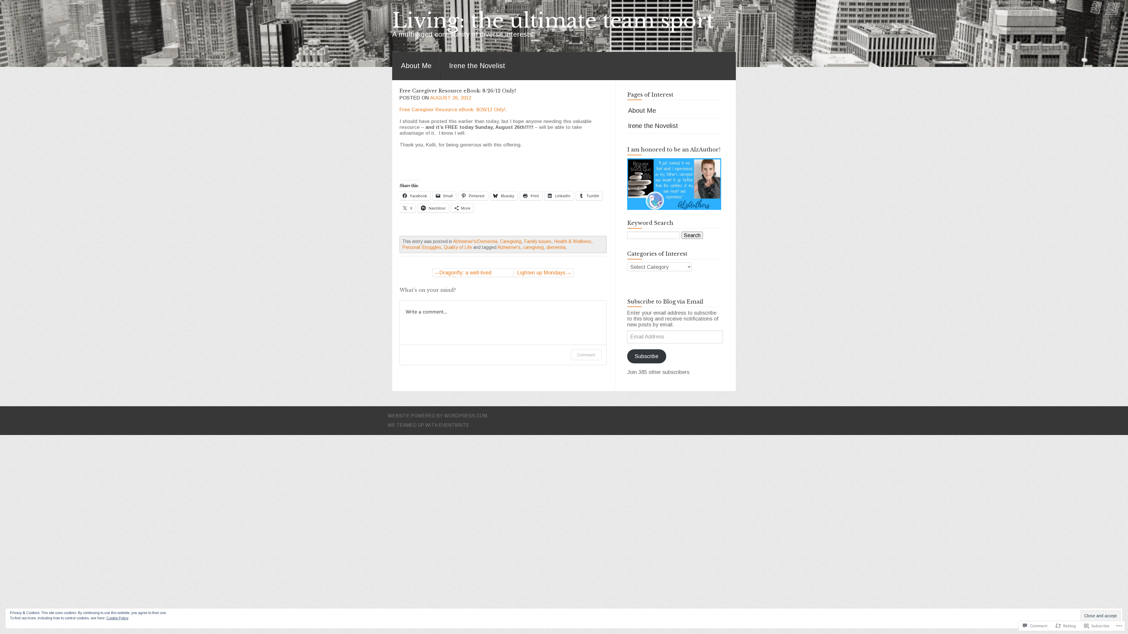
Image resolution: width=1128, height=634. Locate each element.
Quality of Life (458, 247)
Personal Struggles (421, 247)
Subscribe (646, 356)
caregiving (533, 247)
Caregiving (510, 241)
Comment (586, 354)
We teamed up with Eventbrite (428, 425)
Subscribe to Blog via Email (665, 302)
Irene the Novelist (477, 66)
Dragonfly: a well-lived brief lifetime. (465, 273)
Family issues (537, 241)
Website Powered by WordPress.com (437, 415)
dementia (555, 247)
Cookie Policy (117, 618)
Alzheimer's (509, 247)
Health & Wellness (572, 241)
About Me (416, 66)
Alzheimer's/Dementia (475, 241)
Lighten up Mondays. (542, 273)
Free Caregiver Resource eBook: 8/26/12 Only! (458, 91)
